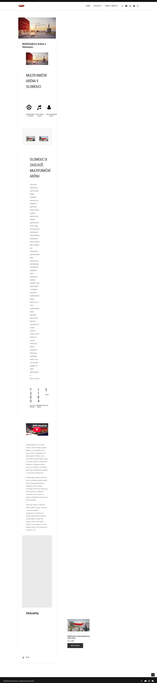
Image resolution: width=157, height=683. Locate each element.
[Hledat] (137, 6)
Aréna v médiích (111, 6)
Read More (75, 645)
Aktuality (98, 6)
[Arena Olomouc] (21, 6)
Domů (88, 6)
